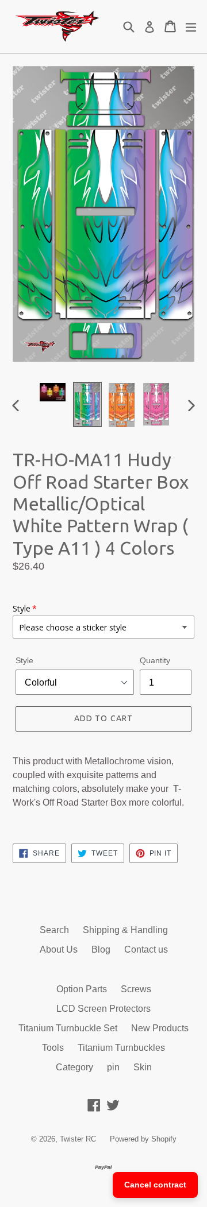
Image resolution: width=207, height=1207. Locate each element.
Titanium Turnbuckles (121, 1048)
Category (74, 1067)
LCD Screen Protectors (103, 1008)
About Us (59, 949)
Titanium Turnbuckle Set (67, 1028)
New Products (160, 1028)
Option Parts (81, 989)
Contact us (146, 949)
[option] (53, 392)
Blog (100, 949)
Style (24, 660)
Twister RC (78, 1139)
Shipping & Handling (125, 930)
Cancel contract (155, 1184)
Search (54, 930)
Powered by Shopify (143, 1139)
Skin (142, 1067)
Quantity (155, 660)
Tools (53, 1048)
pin (113, 1067)
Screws (136, 989)
